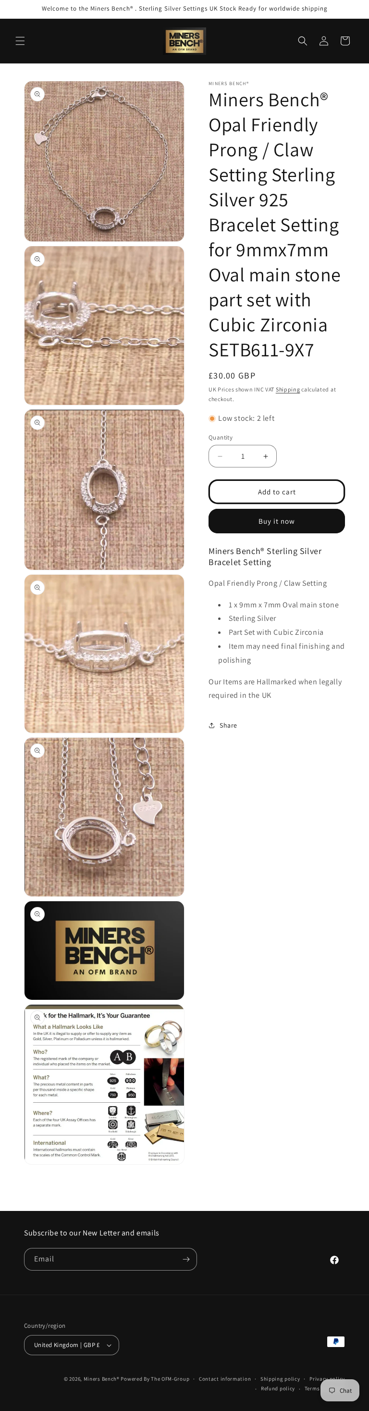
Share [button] (228, 725)
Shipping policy (280, 1378)
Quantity (221, 437)
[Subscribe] (186, 1259)
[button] (20, 40)
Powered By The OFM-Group (155, 1378)
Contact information (225, 1378)
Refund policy (278, 1388)
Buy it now (276, 521)
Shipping (288, 389)
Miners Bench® (102, 1378)
